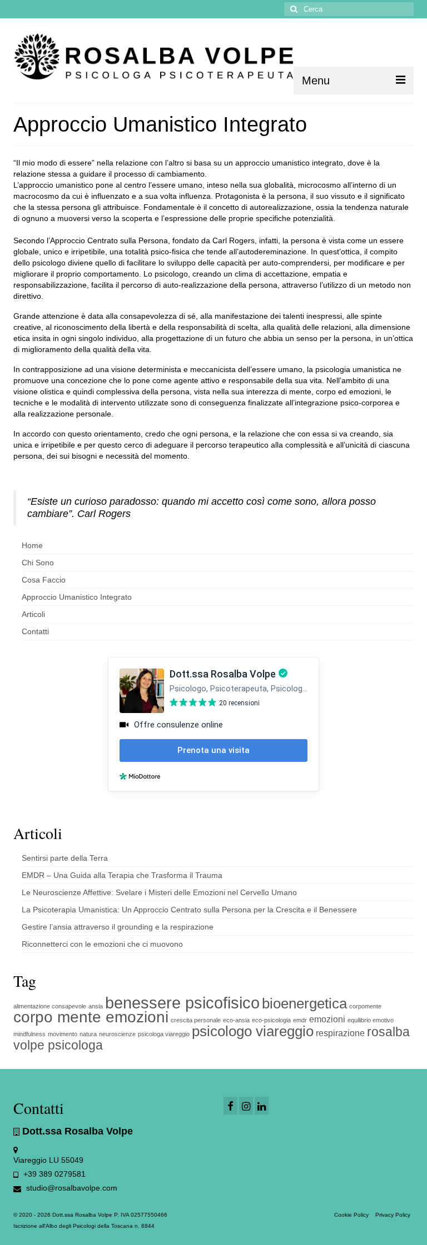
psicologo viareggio (253, 1031)
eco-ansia (236, 1020)
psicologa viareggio (164, 1034)
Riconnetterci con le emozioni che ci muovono (102, 944)
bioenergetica (304, 1003)
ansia (95, 1006)
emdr (300, 1020)
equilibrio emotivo (370, 1020)
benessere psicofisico (182, 1002)
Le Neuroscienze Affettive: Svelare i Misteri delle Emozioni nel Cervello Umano (159, 892)
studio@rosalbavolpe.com (70, 1187)
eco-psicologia (271, 1020)
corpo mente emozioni (90, 1017)
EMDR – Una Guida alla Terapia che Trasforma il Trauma (122, 875)
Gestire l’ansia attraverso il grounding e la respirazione (118, 926)
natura (88, 1034)
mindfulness (29, 1034)
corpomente (365, 1006)
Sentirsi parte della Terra (65, 858)
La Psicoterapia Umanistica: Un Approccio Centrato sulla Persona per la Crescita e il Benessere (189, 909)
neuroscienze (117, 1034)
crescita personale (196, 1020)
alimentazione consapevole (49, 1006)
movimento (62, 1034)
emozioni (327, 1019)
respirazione (340, 1033)
